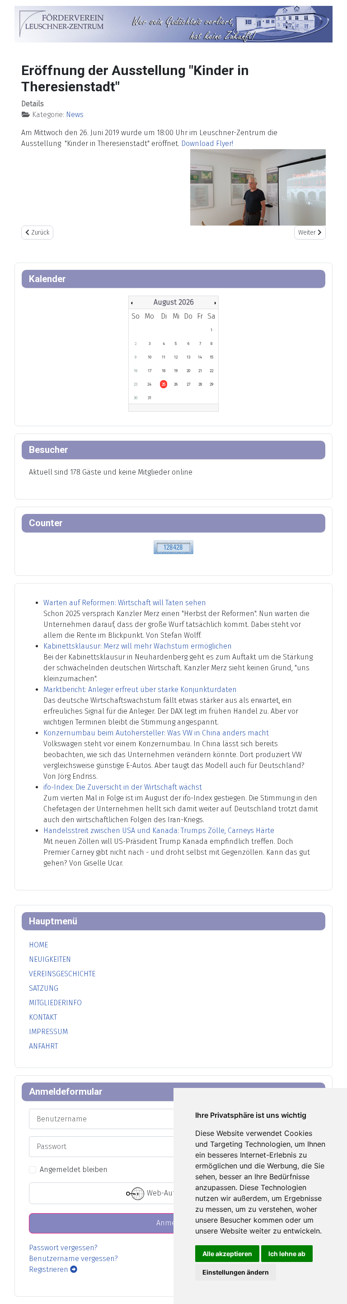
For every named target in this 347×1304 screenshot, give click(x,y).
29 (211, 384)
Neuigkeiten (50, 959)
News (75, 114)
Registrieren (49, 1269)
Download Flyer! (207, 143)
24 (149, 384)
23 (135, 384)
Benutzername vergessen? (73, 1258)
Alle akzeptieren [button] (227, 1253)
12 (176, 357)
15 (211, 357)
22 (211, 370)
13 (188, 357)
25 (163, 384)
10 (149, 357)
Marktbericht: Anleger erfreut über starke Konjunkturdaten (140, 689)
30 (135, 397)
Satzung (43, 988)
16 (135, 370)
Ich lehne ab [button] (286, 1253)
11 (163, 357)
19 (176, 370)
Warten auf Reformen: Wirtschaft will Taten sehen (124, 602)
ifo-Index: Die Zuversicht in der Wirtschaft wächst (122, 787)
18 (163, 370)
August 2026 (174, 302)
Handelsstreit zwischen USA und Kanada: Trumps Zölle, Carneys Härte (158, 830)
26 (176, 384)
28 (200, 384)
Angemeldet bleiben (74, 1169)
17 (149, 370)
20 (188, 370)
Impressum (48, 1031)
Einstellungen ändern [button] (235, 1272)
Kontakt (43, 1017)
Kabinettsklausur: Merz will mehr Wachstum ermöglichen (137, 646)
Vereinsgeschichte (62, 974)
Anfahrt (43, 1046)
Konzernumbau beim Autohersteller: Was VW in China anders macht (156, 733)
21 (200, 370)
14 (200, 357)
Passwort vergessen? (63, 1247)
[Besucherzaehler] (173, 546)
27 (188, 384)
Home (38, 945)
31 (149, 397)
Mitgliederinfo (55, 1002)
